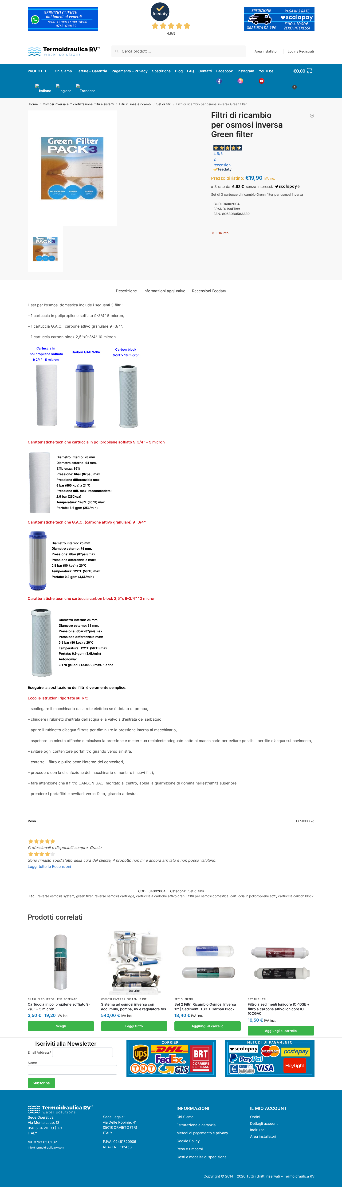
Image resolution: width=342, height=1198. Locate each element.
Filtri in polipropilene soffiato (53, 999)
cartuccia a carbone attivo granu (161, 896)
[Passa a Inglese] (63, 91)
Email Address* (39, 1052)
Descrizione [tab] (126, 290)
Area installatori (266, 51)
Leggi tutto (134, 1026)
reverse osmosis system (56, 896)
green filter (84, 896)
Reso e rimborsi (190, 1149)
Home (33, 104)
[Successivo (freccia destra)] (5, 1196)
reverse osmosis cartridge (114, 896)
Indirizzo (257, 1130)
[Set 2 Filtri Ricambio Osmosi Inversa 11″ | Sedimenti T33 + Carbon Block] (207, 961)
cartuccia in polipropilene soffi (253, 896)
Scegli (61, 1026)
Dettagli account (264, 1123)
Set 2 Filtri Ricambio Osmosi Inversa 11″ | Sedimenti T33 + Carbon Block (205, 1006)
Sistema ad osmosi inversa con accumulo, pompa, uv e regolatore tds (133, 1006)
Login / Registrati (301, 51)
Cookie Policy (188, 1141)
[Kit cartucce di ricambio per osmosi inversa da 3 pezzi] (312, 115)
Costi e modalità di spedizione (202, 1157)
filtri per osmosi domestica (208, 896)
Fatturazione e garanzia (196, 1125)
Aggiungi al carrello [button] (208, 1026)
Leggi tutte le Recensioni (49, 866)
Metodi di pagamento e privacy (202, 1133)
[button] (303, 78)
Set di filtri (163, 104)
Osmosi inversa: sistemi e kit (124, 999)
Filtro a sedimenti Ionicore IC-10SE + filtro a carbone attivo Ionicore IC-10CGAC (279, 1009)
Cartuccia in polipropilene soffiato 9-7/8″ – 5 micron (59, 1006)
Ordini (255, 1117)
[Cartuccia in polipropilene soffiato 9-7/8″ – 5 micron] (61, 961)
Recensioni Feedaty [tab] (209, 290)
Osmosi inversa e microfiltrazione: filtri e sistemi (78, 104)
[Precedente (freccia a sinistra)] (1, 1196)
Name (32, 1063)
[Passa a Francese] (85, 91)
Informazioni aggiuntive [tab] (164, 290)
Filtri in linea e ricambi (135, 104)
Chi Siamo (185, 1117)
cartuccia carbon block (296, 896)
